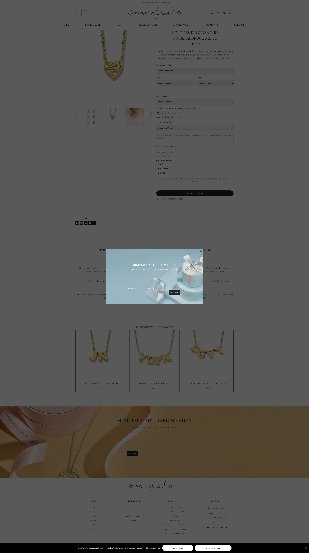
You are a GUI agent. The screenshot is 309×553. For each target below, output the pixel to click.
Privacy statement (213, 548)
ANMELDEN (174, 292)
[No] (306, 548)
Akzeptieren (177, 548)
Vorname (132, 289)
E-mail (151, 289)
